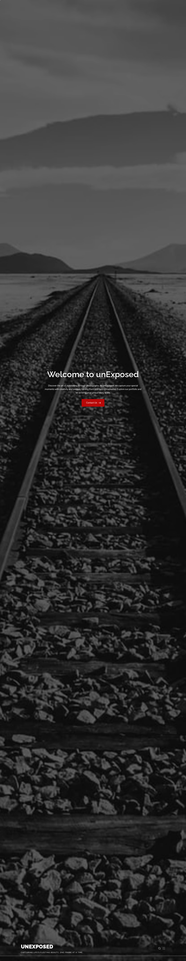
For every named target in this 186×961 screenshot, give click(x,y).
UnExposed (37, 947)
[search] (159, 948)
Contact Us (92, 402)
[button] (164, 948)
